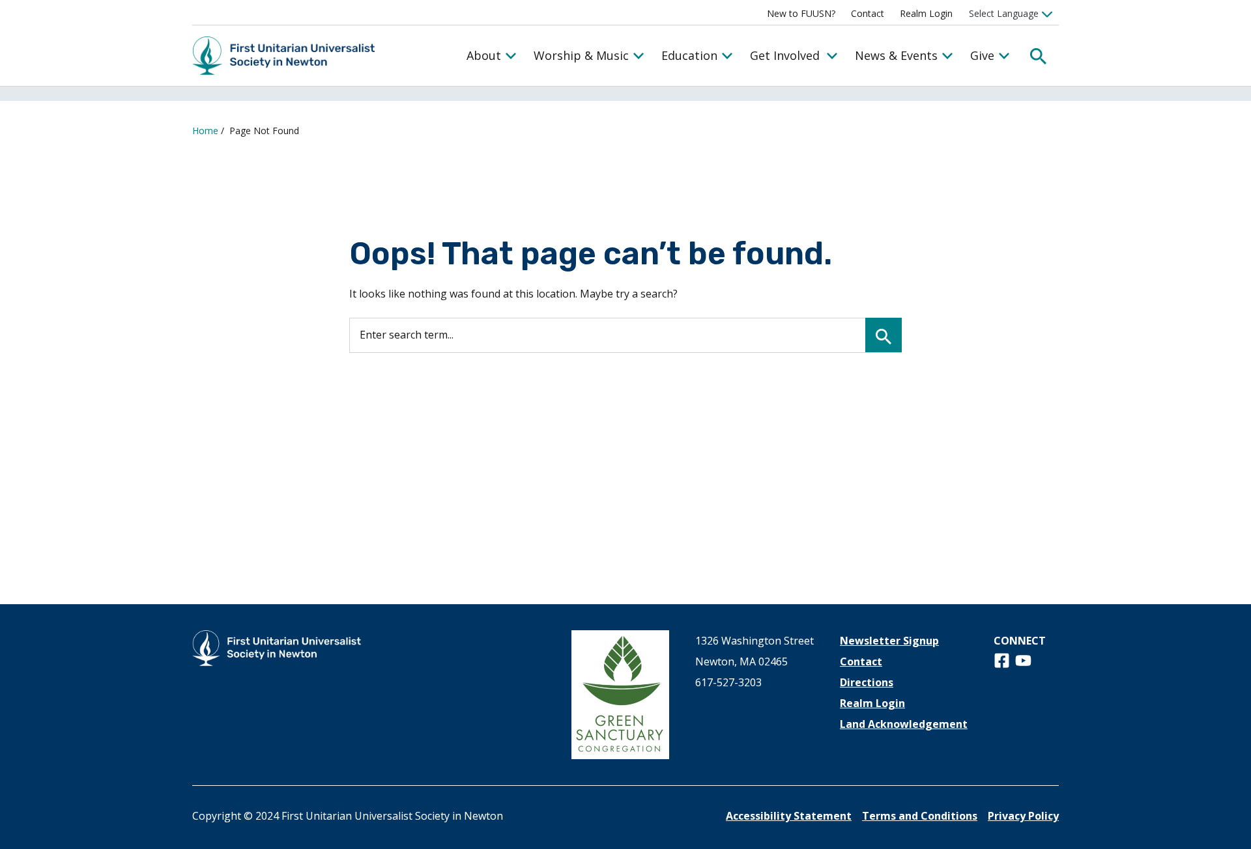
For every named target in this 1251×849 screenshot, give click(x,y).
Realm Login (926, 13)
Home (205, 130)
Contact (867, 13)
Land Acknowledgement (904, 724)
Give (982, 55)
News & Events (896, 55)
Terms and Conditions (919, 816)
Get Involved (785, 55)
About (484, 55)
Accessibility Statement (789, 816)
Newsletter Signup (889, 640)
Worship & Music (581, 55)
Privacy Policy (1023, 816)
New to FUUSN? (801, 13)
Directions (866, 682)
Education (689, 55)
